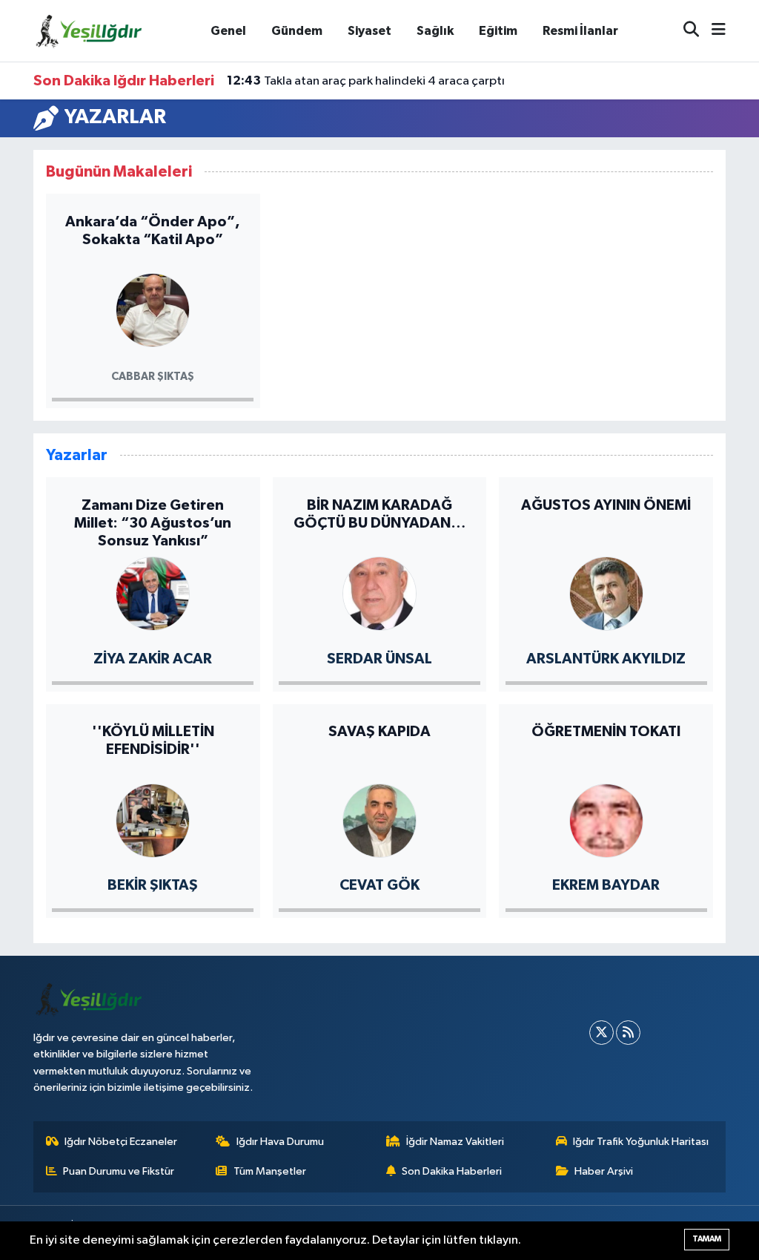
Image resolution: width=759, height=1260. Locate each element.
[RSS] (628, 1032)
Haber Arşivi (603, 1171)
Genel (228, 30)
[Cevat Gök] (379, 819)
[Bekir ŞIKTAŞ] (153, 819)
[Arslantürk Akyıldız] (606, 592)
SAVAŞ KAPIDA (379, 731)
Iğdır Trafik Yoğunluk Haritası (641, 1141)
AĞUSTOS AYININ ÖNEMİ (606, 505)
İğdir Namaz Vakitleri (455, 1141)
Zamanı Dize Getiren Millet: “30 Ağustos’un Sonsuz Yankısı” (152, 523)
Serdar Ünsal (379, 659)
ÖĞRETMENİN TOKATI (605, 731)
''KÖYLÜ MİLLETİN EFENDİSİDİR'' (153, 740)
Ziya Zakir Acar (152, 659)
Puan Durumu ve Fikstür (118, 1171)
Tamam (706, 1239)
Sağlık (435, 30)
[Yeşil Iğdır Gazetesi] (89, 30)
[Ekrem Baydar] (606, 819)
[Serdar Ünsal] (379, 592)
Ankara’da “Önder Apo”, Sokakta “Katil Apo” (152, 230)
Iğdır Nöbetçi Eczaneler (120, 1141)
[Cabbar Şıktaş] (153, 309)
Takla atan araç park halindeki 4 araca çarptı (366, 81)
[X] (601, 1032)
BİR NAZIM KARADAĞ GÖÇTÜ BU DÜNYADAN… (379, 514)
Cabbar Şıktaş (152, 376)
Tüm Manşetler (269, 1171)
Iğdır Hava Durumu (280, 1141)
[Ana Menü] (712, 31)
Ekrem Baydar (606, 885)
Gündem (296, 30)
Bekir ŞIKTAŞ (152, 885)
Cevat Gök (379, 885)
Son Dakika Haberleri (452, 1171)
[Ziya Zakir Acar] (153, 592)
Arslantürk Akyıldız (606, 659)
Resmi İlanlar (580, 30)
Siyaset (369, 30)
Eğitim (498, 30)
